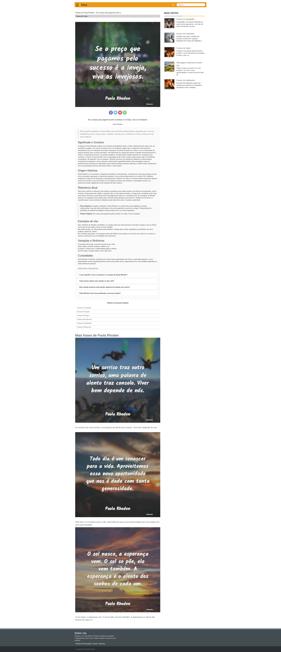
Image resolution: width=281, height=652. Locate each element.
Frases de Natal (183, 48)
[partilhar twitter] (115, 112)
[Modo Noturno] (173, 4)
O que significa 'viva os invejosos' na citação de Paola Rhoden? (103, 275)
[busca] (202, 4)
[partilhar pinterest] (120, 112)
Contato (95, 643)
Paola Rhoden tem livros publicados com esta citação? (100, 293)
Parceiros (102, 643)
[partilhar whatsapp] (125, 112)
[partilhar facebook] (111, 112)
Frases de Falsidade (185, 34)
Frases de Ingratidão (185, 19)
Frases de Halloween (185, 80)
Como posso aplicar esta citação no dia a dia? (96, 281)
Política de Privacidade (83, 643)
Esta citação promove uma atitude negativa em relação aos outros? (104, 287)
